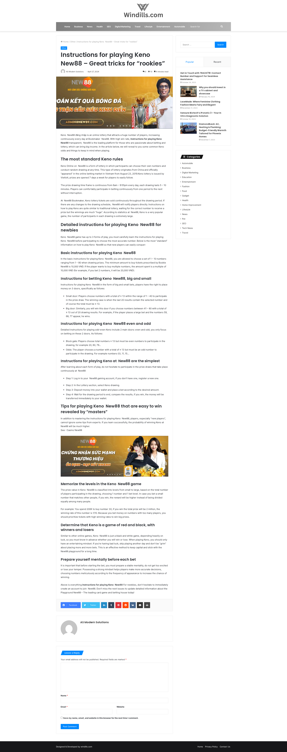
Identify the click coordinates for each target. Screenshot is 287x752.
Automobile (179, 26)
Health (100, 26)
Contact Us (225, 746)
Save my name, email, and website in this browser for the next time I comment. (100, 718)
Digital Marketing (122, 26)
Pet (183, 219)
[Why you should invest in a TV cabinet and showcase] (188, 91)
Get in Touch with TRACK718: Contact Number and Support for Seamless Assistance (200, 76)
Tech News (187, 228)
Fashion (186, 186)
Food (184, 191)
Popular (190, 61)
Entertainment (163, 26)
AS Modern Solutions (94, 622)
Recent (217, 61)
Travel (137, 26)
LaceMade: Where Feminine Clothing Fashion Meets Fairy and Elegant (200, 103)
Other (73, 41)
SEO (109, 26)
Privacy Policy (211, 746)
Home (67, 26)
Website (120, 707)
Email (64, 707)
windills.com (86, 746)
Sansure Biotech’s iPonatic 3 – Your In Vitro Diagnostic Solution (200, 114)
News (89, 26)
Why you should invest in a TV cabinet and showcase (212, 90)
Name (64, 695)
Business (78, 26)
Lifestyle (148, 26)
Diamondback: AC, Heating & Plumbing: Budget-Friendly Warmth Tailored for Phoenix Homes (212, 130)
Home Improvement (191, 205)
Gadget (185, 195)
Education (187, 177)
